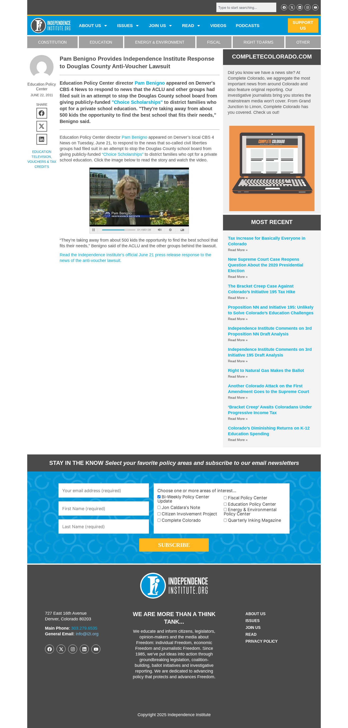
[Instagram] (307, 7)
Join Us (253, 628)
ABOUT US (90, 25)
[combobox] (246, 7)
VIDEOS (218, 25)
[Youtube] (315, 7)
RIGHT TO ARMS (258, 42)
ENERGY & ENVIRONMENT (159, 42)
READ (188, 25)
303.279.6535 (84, 628)
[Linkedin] (300, 7)
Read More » (238, 250)
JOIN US (157, 25)
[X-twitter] (292, 7)
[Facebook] (284, 7)
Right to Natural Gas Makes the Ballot (266, 370)
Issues (125, 25)
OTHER (303, 42)
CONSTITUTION (52, 42)
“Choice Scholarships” (122, 154)
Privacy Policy (261, 641)
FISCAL (214, 42)
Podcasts (247, 25)
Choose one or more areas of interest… (196, 491)
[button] (41, 113)
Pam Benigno (150, 83)
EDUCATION (101, 42)
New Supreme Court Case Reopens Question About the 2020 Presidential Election (265, 265)
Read (251, 634)
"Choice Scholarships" (137, 102)
